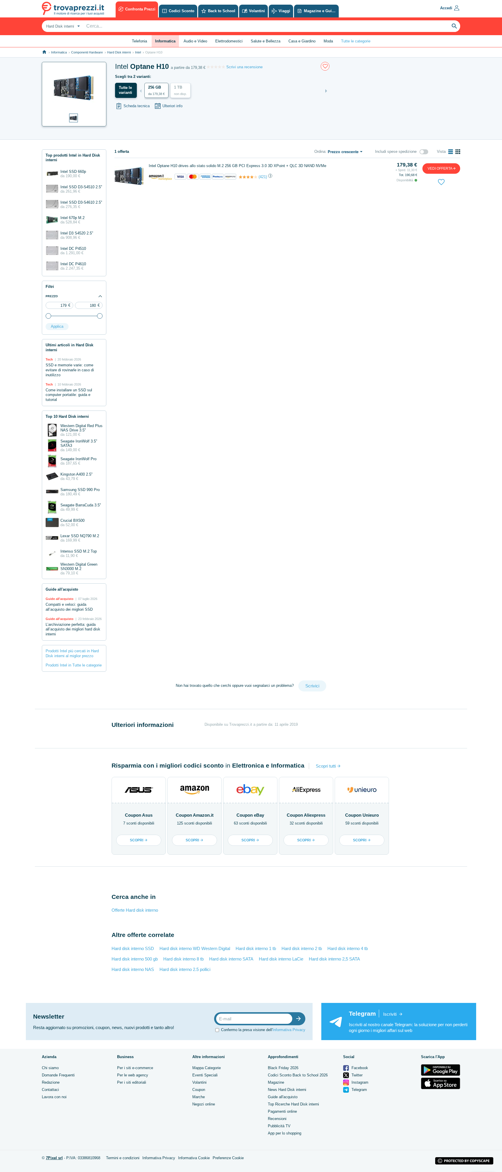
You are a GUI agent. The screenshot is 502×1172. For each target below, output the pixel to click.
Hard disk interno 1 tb (256, 948)
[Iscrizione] (299, 1018)
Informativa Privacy (288, 1030)
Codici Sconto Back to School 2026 (298, 1075)
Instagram (359, 1082)
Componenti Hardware (87, 52)
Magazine (276, 1082)
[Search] (454, 26)
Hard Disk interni (119, 52)
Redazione (51, 1082)
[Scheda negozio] (160, 177)
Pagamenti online (282, 1111)
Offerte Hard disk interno (135, 910)
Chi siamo (50, 1068)
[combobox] (62, 26)
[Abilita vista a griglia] (458, 151)
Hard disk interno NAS (133, 969)
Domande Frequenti (58, 1075)
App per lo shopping (284, 1133)
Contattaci (50, 1089)
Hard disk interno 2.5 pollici (184, 969)
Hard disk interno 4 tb (347, 948)
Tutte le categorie (355, 41)
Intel (138, 52)
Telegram (358, 1089)
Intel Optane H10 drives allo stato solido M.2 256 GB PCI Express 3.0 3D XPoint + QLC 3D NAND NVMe (237, 166)
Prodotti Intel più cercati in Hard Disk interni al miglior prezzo (72, 653)
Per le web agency (132, 1075)
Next (326, 90)
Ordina (319, 151)
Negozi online (203, 1104)
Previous (140, 90)
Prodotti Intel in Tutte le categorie (74, 665)
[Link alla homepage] (44, 52)
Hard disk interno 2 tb (302, 948)
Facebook (359, 1068)
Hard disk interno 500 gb (135, 958)
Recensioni (277, 1119)
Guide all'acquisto (282, 1097)
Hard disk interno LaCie (281, 958)
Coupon (198, 1089)
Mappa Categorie (206, 1068)
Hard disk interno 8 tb (183, 958)
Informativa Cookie (194, 1158)
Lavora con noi (54, 1097)
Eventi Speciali (205, 1075)
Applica (57, 326)
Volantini (199, 1082)
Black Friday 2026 (283, 1068)
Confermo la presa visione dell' (263, 1030)
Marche (198, 1097)
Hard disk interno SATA (231, 958)
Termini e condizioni (122, 1158)
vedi (440, 168)
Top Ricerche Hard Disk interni (293, 1104)
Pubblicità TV (279, 1126)
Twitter (356, 1075)
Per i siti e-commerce (135, 1068)
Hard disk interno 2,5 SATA (334, 958)
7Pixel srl (54, 1158)
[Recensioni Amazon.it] (248, 177)
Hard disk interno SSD (133, 948)
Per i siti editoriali (131, 1082)
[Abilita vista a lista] (450, 151)
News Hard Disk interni (287, 1089)
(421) (263, 177)
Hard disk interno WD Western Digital (194, 948)
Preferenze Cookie (228, 1158)
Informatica (59, 52)
